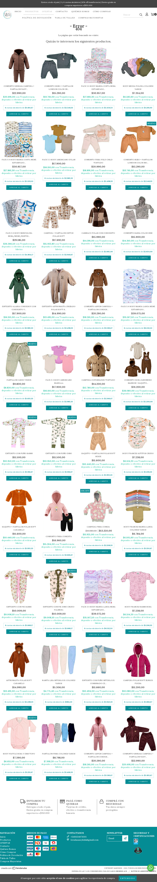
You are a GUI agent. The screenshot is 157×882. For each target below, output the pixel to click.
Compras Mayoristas (90, 18)
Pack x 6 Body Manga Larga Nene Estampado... (138, 308)
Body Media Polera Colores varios (138, 87)
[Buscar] (140, 15)
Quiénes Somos (80, 11)
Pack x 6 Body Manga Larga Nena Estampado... (98, 608)
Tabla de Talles (65, 18)
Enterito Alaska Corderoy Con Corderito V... (19, 308)
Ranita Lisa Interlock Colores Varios (58, 681)
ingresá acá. (121, 871)
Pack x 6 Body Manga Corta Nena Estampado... (98, 87)
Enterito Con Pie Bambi (18, 607)
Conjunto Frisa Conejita (59, 536)
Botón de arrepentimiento (143, 871)
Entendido (127, 878)
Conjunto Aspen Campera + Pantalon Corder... (98, 308)
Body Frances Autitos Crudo (138, 453)
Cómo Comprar (102, 11)
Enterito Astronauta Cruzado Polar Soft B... (58, 308)
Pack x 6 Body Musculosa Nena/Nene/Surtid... (19, 234)
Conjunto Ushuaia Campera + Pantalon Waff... (19, 87)
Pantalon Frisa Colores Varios (58, 754)
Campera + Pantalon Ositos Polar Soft (58, 234)
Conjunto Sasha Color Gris (138, 233)
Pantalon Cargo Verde (19, 380)
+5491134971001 (78, 836)
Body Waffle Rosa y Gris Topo (19, 754)
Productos (31, 11)
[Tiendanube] (14, 869)
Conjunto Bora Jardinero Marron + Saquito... (138, 381)
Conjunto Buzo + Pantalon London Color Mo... (138, 161)
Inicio (18, 11)
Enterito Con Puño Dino (59, 453)
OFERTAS (47, 11)
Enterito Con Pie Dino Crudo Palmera (58, 608)
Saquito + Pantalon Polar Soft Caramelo (19, 528)
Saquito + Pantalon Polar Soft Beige (98, 455)
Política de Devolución (36, 18)
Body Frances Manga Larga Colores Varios (138, 528)
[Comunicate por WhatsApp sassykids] (150, 867)
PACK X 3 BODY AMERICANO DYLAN (58, 159)
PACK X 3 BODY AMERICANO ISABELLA (59, 381)
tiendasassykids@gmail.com (84, 839)
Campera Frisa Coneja (98, 527)
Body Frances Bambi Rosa (138, 607)
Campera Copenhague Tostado (98, 380)
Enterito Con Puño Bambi (19, 453)
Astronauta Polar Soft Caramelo (19, 681)
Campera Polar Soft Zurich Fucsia (138, 681)
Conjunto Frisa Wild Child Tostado (98, 161)
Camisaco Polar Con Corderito (98, 233)
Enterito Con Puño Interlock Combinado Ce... (98, 681)
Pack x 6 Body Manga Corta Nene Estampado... (19, 161)
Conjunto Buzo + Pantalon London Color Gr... (58, 87)
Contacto (62, 11)
